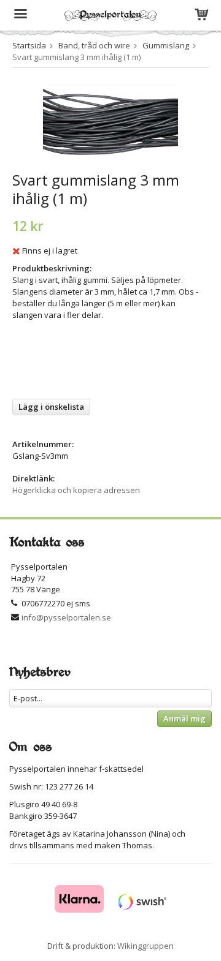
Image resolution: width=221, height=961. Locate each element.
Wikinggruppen (145, 945)
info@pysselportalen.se (66, 617)
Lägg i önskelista (51, 406)
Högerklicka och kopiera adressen (76, 490)
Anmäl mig (184, 718)
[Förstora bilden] (110, 121)
